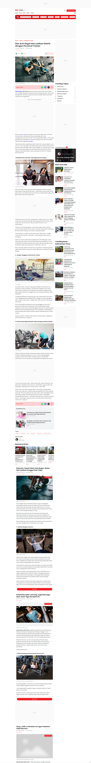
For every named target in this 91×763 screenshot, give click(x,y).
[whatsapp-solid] (42, 87)
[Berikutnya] (54, 514)
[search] (65, 10)
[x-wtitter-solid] (48, 87)
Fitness (50, 300)
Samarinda (18, 91)
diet (25, 134)
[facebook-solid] (45, 87)
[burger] (75, 13)
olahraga (30, 141)
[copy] (52, 87)
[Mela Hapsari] (16, 439)
